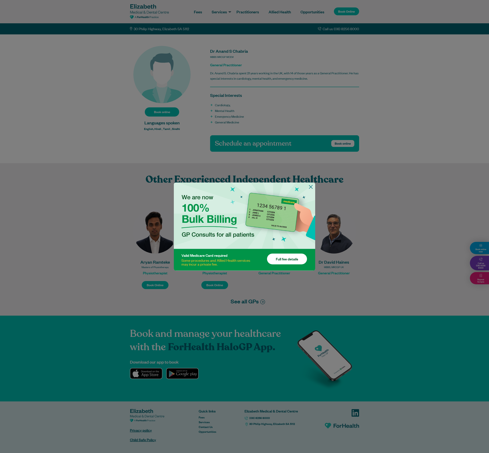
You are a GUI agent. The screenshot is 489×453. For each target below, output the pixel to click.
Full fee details (287, 258)
